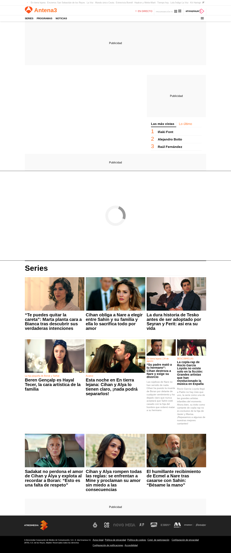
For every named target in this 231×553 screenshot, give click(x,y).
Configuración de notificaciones (108, 545)
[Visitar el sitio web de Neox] (107, 525)
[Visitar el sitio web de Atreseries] (142, 525)
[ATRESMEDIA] (36, 525)
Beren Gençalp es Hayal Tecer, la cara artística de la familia (52, 384)
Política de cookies (136, 540)
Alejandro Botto (170, 139)
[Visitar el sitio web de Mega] (130, 525)
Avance (89, 376)
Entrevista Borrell (124, 2)
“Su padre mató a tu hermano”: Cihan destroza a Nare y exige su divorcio (159, 371)
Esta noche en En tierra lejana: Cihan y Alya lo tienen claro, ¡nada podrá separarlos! (111, 387)
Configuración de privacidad (185, 540)
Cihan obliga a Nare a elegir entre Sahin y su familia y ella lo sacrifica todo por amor (114, 322)
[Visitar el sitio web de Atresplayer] (189, 525)
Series (29, 18)
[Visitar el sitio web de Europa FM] (165, 525)
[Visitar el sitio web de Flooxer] (201, 525)
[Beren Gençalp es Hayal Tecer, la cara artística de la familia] (54, 356)
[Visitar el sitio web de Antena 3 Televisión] (83, 526)
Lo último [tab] (185, 124)
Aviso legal (98, 540)
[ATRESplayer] (194, 11)
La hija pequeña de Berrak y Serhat (42, 376)
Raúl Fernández (170, 147)
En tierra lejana (38, 2)
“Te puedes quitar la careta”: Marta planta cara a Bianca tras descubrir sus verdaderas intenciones (53, 322)
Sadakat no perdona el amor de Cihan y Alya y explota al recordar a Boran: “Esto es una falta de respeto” (54, 478)
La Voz (90, 2)
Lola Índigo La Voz (179, 2)
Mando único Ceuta (104, 2)
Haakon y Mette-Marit (145, 2)
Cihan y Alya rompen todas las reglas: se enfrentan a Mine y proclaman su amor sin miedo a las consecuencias (114, 480)
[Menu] (202, 18)
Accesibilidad (131, 545)
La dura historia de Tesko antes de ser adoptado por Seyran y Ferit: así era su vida (174, 322)
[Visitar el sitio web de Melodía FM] (177, 525)
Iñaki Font (165, 132)
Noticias (61, 18)
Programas (44, 18)
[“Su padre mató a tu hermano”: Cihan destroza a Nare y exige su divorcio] (161, 347)
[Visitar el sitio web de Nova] (118, 525)
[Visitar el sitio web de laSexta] (95, 525)
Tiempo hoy (163, 2)
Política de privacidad (115, 540)
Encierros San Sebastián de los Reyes (66, 2)
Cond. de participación (158, 540)
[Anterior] (27, 3)
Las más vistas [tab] (162, 124)
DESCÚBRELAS (185, 358)
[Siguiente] (203, 3)
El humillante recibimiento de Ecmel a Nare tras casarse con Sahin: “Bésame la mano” (174, 478)
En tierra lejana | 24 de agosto (158, 359)
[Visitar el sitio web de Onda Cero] (154, 525)
